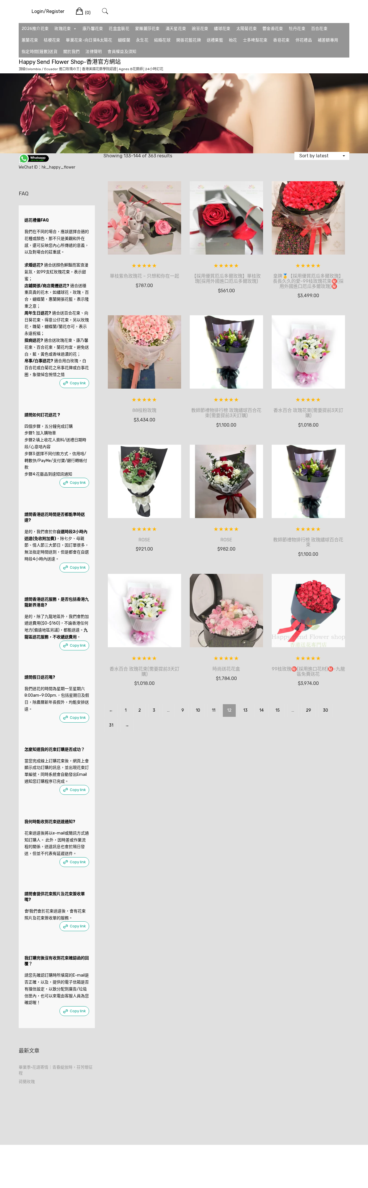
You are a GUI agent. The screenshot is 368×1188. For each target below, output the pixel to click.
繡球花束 (222, 28)
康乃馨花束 (93, 28)
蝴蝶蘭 (124, 40)
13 (245, 710)
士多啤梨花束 (255, 40)
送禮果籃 (215, 40)
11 (213, 710)
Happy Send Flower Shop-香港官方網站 (70, 61)
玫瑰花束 (62, 28)
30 (325, 710)
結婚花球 (162, 40)
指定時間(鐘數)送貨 (39, 51)
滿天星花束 (176, 28)
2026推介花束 (35, 28)
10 (198, 710)
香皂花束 (281, 40)
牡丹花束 (297, 28)
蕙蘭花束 (30, 40)
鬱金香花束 (272, 28)
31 (111, 725)
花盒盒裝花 (119, 28)
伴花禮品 (304, 40)
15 (277, 710)
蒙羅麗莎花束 (147, 28)
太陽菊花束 (246, 28)
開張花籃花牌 (188, 40)
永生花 (142, 40)
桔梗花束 (52, 40)
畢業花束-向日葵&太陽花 (89, 40)
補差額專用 (328, 40)
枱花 (233, 40)
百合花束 (319, 28)
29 (308, 710)
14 (261, 710)
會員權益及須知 (122, 51)
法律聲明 (93, 51)
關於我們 (71, 51)
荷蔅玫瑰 (27, 1081)
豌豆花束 (200, 28)
